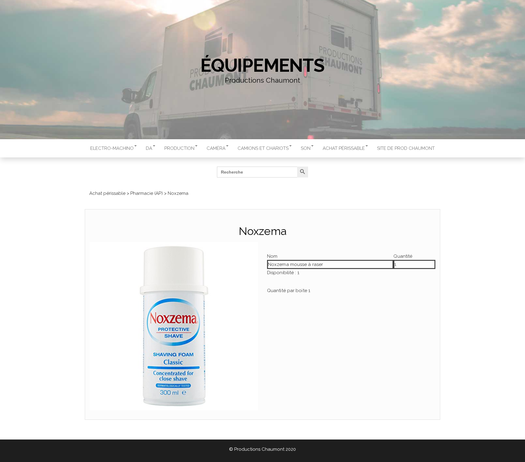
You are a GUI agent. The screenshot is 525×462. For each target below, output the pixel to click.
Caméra (216, 148)
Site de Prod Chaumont (406, 148)
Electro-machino (112, 148)
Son (306, 148)
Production (179, 148)
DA (149, 148)
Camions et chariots (263, 148)
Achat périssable (344, 148)
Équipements (262, 65)
